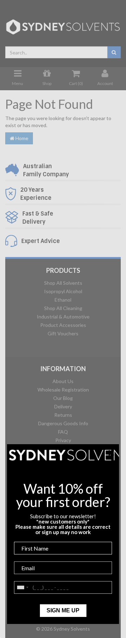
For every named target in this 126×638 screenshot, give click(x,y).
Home (21, 138)
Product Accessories (63, 325)
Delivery (63, 406)
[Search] (114, 52)
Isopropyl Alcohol (63, 291)
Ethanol (63, 300)
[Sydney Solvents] (63, 24)
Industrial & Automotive (63, 317)
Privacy (63, 440)
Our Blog (63, 398)
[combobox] (56, 52)
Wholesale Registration (63, 390)
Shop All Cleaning (63, 308)
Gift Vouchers (63, 333)
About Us (63, 381)
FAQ (63, 432)
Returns (63, 415)
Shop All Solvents (63, 283)
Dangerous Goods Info (63, 423)
